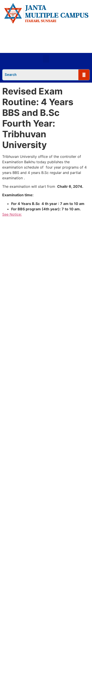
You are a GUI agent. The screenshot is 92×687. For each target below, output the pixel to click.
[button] (46, 59)
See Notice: (12, 214)
